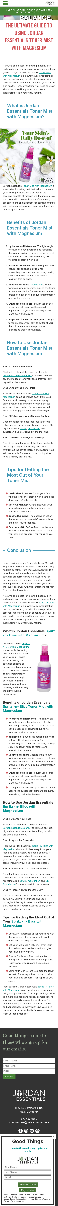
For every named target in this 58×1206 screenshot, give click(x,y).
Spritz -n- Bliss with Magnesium (29, 633)
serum (23, 428)
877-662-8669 (29, 1118)
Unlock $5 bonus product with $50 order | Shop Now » (29, 11)
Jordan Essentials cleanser (17, 375)
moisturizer (34, 428)
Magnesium (36, 284)
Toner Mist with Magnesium (37, 185)
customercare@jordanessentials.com (29, 1122)
